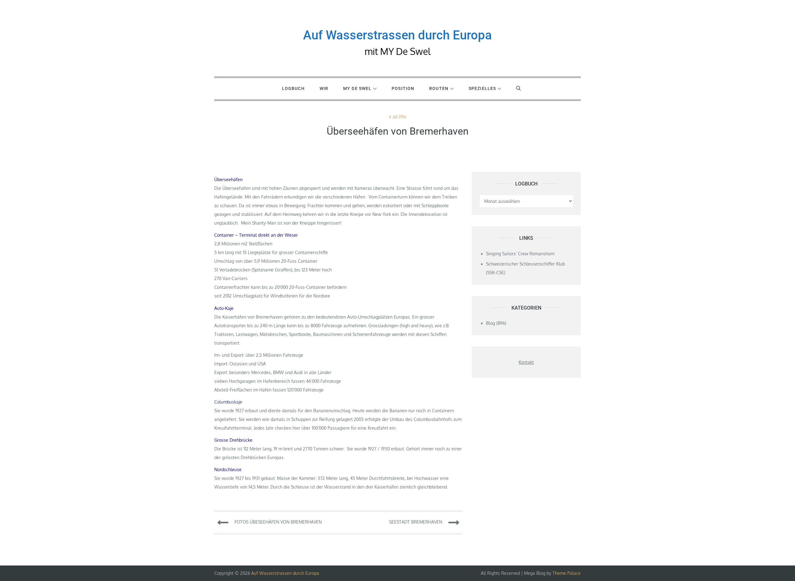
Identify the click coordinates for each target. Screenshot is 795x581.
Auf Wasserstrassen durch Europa (397, 35)
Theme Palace (566, 573)
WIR (324, 88)
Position (403, 88)
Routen (438, 88)
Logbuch (293, 88)
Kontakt (526, 362)
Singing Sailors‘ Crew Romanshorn (520, 253)
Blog (490, 323)
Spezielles (482, 88)
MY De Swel (357, 88)
